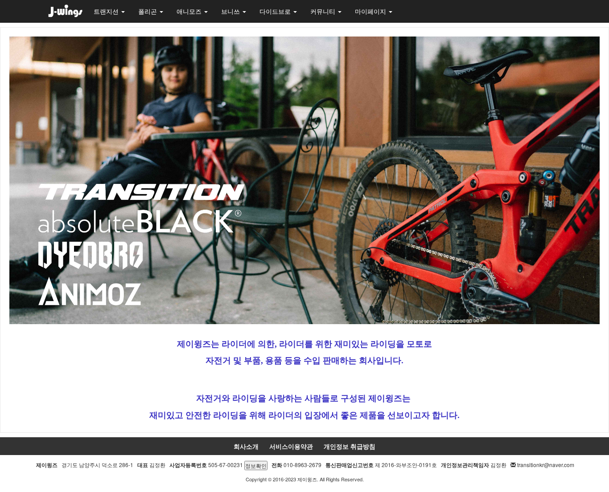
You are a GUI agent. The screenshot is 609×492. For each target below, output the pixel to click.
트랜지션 (107, 11)
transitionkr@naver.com (545, 464)
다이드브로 (275, 11)
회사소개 (246, 446)
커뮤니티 (323, 11)
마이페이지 (371, 11)
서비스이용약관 (291, 446)
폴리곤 (148, 11)
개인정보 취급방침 (349, 446)
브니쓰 (231, 11)
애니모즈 (190, 11)
